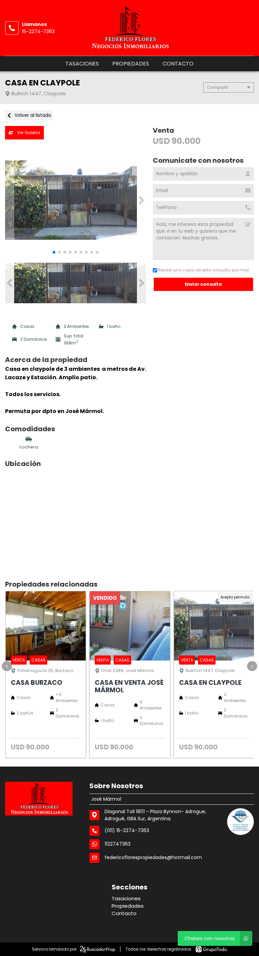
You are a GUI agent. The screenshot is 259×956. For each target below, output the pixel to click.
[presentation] (7, 666)
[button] (141, 200)
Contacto (178, 64)
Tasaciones (82, 64)
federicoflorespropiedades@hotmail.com (153, 857)
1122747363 (118, 844)
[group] (75, 200)
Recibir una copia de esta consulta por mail (203, 270)
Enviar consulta (203, 284)
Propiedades (130, 64)
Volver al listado (32, 115)
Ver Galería (28, 132)
